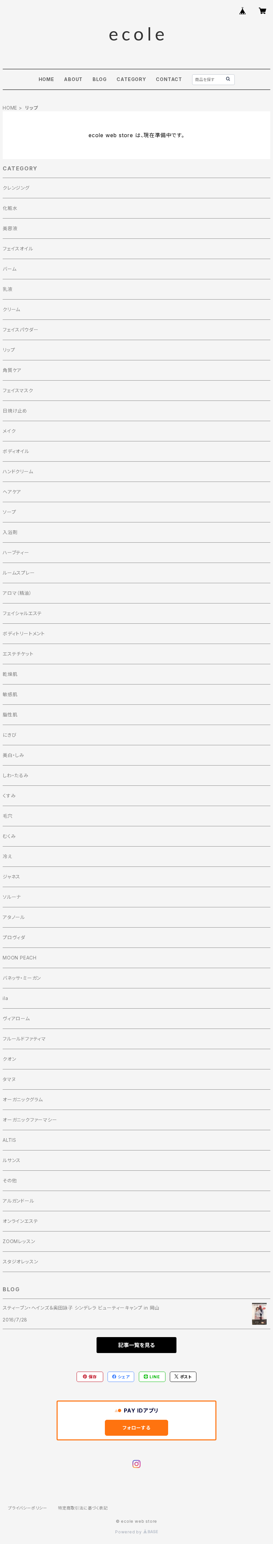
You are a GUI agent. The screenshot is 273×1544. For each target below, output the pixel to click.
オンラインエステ (20, 1221)
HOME (46, 79)
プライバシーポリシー (27, 1507)
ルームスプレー (19, 573)
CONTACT (169, 79)
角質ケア (12, 370)
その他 (10, 1180)
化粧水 (10, 208)
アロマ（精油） (17, 593)
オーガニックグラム (23, 1099)
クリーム (11, 309)
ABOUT (73, 79)
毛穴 (8, 816)
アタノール (14, 917)
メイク (9, 431)
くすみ (9, 795)
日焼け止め (15, 410)
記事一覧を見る (136, 1345)
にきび (9, 735)
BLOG (100, 79)
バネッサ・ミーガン (22, 978)
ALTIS (9, 1140)
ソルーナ (12, 897)
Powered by (129, 1531)
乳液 (8, 289)
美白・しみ (13, 755)
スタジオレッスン (20, 1261)
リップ (9, 350)
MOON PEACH (20, 957)
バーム (9, 269)
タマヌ (9, 1079)
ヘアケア (12, 492)
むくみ (9, 836)
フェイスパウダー (20, 329)
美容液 (10, 228)
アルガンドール (18, 1201)
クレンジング (16, 188)
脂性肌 (10, 714)
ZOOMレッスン (19, 1241)
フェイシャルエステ (22, 613)
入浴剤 (10, 532)
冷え (7, 856)
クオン (9, 1059)
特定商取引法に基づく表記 (83, 1507)
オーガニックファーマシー (30, 1120)
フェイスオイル (18, 248)
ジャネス (11, 876)
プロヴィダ (14, 937)
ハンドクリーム (18, 471)
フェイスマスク (18, 390)
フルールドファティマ (24, 1039)
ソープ (9, 512)
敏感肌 (10, 694)
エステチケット (18, 654)
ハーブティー (16, 552)
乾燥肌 (10, 674)
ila (5, 998)
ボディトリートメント (24, 633)
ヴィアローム (16, 1018)
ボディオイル (16, 451)
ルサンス (12, 1160)
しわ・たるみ (16, 775)
